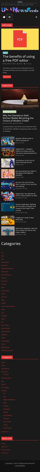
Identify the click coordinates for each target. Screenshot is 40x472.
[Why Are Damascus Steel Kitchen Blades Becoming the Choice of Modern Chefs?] (20, 90)
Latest (3, 309)
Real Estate (5, 325)
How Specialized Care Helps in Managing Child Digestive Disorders (26, 173)
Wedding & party (7, 350)
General (4, 297)
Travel (3, 344)
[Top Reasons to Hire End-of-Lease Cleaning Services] (8, 159)
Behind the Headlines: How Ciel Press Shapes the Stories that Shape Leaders (26, 230)
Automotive (5, 262)
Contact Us (5, 432)
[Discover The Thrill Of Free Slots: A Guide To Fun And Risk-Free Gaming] (8, 181)
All (2, 253)
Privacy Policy (5, 450)
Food (3, 287)
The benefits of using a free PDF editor (19, 58)
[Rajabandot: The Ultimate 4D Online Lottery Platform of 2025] (8, 193)
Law (2, 313)
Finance (4, 284)
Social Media (5, 331)
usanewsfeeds (20, 466)
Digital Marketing (7, 268)
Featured (4, 281)
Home (3, 362)
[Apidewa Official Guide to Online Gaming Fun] (8, 137)
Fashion (4, 278)
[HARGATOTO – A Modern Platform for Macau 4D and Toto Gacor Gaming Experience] (8, 148)
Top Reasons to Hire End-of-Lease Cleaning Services (19, 4)
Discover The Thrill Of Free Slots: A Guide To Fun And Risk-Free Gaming (26, 184)
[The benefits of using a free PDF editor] (20, 30)
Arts (2, 259)
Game (3, 294)
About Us (4, 447)
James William (19, 123)
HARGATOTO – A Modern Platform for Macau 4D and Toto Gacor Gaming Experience (26, 151)
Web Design (5, 347)
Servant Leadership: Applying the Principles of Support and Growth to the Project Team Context (26, 207)
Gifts (2, 300)
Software (4, 335)
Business (4, 265)
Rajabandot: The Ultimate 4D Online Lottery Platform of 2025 (26, 195)
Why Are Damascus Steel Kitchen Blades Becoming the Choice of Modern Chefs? (18, 118)
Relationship (5, 328)
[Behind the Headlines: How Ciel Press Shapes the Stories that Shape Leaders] (8, 227)
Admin (21, 64)
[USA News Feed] (4, 17)
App (2, 256)
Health (3, 303)
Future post (5, 290)
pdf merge (28, 64)
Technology (5, 341)
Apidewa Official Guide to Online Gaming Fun (24, 139)
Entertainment (6, 275)
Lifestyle (4, 316)
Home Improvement (9, 112)
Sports (3, 338)
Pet (2, 322)
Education (4, 272)
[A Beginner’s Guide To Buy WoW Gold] (8, 217)
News (5, 53)
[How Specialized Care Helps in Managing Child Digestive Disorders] (8, 170)
